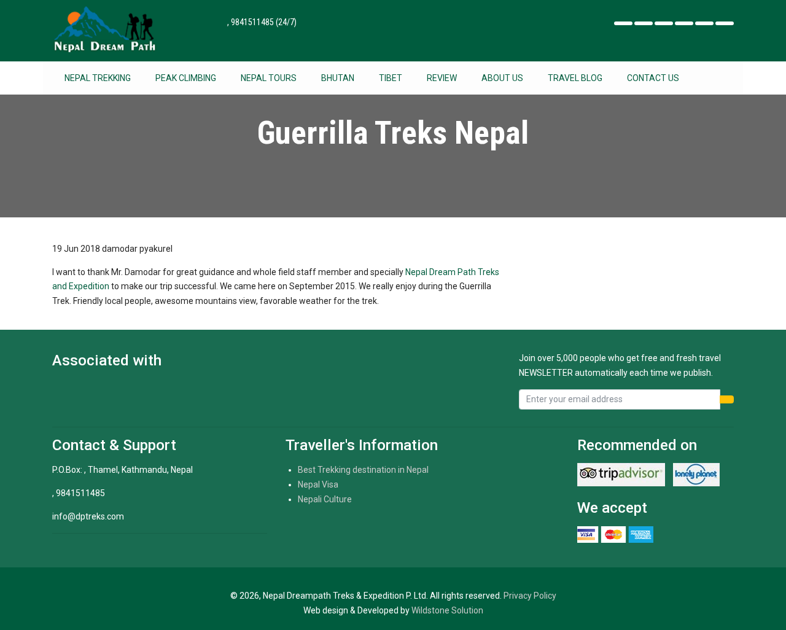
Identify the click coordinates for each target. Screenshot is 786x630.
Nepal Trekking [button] (97, 78)
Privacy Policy (530, 596)
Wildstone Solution (447, 610)
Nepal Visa (318, 484)
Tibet (390, 78)
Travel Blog (575, 78)
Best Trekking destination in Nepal (363, 470)
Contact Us (653, 78)
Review (442, 78)
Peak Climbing (185, 78)
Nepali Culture (325, 499)
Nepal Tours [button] (269, 78)
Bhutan (337, 78)
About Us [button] (502, 78)
